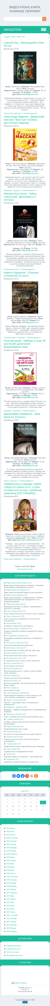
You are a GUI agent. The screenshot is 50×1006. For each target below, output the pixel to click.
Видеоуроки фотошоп (14, 604)
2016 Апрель (11, 860)
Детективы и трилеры (14, 648)
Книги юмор (11, 688)
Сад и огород (11, 749)
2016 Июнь (10, 867)
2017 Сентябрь (12, 915)
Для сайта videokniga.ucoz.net (29, 540)
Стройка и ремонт (13, 719)
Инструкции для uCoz (14, 955)
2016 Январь (11, 851)
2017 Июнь (10, 906)
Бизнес (9, 754)
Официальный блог (13, 946)
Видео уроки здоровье (12, 559)
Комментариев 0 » (31, 113)
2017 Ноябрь (11, 922)
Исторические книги (11, 269)
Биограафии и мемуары (15, 636)
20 (37, 806)
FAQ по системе (12, 952)
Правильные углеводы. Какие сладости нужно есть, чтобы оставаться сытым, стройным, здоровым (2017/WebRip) (23, 488)
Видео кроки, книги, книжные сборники (25, 9)
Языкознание (11, 623)
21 (43, 806)
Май (19, 37)
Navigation (12, 30)
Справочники (11, 744)
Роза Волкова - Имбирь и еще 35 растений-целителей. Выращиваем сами (25, 343)
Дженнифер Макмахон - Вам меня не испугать (22, 415)
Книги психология (13, 616)
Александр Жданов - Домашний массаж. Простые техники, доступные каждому (24, 119)
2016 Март (10, 857)
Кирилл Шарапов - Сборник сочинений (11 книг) (21, 274)
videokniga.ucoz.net (30, 94)
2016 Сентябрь (12, 877)
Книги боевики (11, 676)
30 (13, 814)
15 (7, 806)
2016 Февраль (11, 854)
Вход (31, 569)
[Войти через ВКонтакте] (18, 776)
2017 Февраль (11, 893)
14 (43, 802)
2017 (14, 37)
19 (31, 806)
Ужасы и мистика (10, 481)
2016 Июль (10, 870)
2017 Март (10, 896)
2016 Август (11, 873)
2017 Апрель (11, 899)
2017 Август (11, 912)
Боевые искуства (13, 737)
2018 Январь (11, 928)
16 (13, 806)
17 (19, 806)
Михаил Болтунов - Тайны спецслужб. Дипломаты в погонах (20, 196)
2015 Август (11, 835)
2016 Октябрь (11, 880)
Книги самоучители (13, 611)
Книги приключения (14, 653)
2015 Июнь (10, 828)
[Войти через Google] (31, 776)
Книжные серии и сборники (14, 338)
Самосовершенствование (16, 693)
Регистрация (22, 569)
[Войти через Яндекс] (27, 776)
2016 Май (10, 864)
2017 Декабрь (11, 925)
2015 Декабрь (11, 848)
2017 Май (10, 902)
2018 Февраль (11, 931)
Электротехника (12, 732)
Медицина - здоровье (12, 190)
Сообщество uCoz (13, 949)
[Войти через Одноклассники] (36, 776)
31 (19, 814)
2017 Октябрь (11, 918)
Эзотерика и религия (14, 714)
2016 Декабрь (11, 886)
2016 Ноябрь (11, 883)
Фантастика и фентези (12, 113)
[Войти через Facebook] (23, 776)
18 (25, 806)
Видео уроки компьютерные (17, 583)
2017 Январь (11, 889)
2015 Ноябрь (11, 844)
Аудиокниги (10, 759)
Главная (7, 37)
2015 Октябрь (11, 841)
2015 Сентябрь (12, 838)
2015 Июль (10, 831)
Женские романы (13, 668)
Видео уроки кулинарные (16, 590)
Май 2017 (25, 791)
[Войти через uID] (14, 776)
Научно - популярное (14, 700)
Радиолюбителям (13, 726)
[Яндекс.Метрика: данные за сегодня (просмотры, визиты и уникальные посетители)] (19, 983)
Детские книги (11, 681)
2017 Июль (10, 909)
